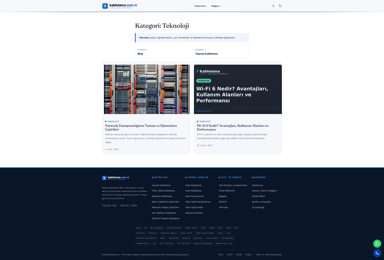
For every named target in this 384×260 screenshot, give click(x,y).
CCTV (236, 228)
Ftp (228, 233)
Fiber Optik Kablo (194, 207)
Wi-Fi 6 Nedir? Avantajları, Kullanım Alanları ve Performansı (232, 127)
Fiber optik (186, 233)
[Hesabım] (273, 6)
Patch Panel (212, 238)
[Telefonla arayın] (377, 253)
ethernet (153, 233)
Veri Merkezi (183, 243)
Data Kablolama (193, 190)
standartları (142, 243)
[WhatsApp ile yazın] (377, 244)
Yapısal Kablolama (161, 185)
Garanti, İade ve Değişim (264, 190)
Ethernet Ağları (169, 233)
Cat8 (228, 228)
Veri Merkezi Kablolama (164, 212)
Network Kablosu (194, 212)
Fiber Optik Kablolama (163, 190)
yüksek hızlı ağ (223, 243)
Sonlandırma (227, 238)
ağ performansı (174, 228)
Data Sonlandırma (194, 196)
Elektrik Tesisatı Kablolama (165, 218)
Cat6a (211, 228)
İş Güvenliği (258, 207)
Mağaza (215, 5)
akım (138, 228)
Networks (198, 238)
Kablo (162, 238)
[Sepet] (280, 6)
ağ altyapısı (156, 228)
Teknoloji (113, 121)
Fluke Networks (227, 190)
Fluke (220, 233)
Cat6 (203, 228)
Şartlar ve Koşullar (261, 201)
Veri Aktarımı (167, 243)
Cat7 (220, 228)
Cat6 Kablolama (193, 185)
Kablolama (174, 238)
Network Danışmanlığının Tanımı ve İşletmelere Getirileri (141, 127)
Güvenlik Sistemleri (146, 238)
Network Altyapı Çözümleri (165, 207)
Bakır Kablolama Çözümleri (166, 201)
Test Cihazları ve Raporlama (233, 185)
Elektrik (223, 201)
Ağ (145, 228)
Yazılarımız (199, 5)
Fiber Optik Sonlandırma (197, 201)
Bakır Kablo (191, 228)
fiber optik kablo (205, 233)
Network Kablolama (162, 196)
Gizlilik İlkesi (258, 196)
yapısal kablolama (203, 243)
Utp (154, 243)
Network (186, 238)
